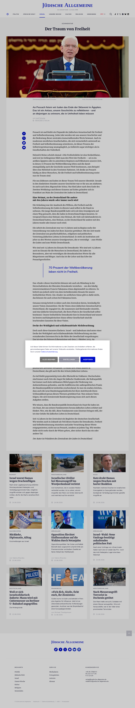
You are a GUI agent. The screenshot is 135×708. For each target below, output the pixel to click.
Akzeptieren (88, 360)
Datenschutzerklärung (49, 352)
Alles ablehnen (48, 360)
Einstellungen (69, 360)
